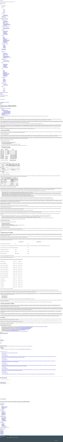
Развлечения (4, 39)
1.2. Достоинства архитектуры (7, 111)
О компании (3, 423)
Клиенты (4, 79)
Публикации (1, 94)
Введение (3, 109)
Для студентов (3, 419)
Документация (3, 26)
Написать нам (2, 429)
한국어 (4, 12)
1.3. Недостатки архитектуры (6, 112)
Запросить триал (4, 412)
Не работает (3, 414)
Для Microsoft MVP (5, 34)
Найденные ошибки (4, 407)
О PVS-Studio (5, 53)
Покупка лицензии (4, 417)
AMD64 (16, 125)
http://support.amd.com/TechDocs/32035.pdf (25, 328)
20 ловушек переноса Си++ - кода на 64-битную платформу (18, 329)
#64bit (1, 332)
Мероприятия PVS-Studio (6, 73)
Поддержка (3, 6)
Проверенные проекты (6, 40)
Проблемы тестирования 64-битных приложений (12, 330)
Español (4, 11)
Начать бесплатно (4, 49)
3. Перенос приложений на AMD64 (6, 113)
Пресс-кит (4, 47)
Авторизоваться (5, 84)
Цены (2, 29)
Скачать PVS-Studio (5, 21)
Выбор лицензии (5, 31)
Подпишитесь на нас (4, 426)
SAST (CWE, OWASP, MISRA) (7, 24)
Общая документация (6, 60)
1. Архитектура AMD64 (5, 110)
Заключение (3, 114)
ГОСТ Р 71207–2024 (5, 23)
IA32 (4, 121)
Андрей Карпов (2, 102)
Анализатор (3, 19)
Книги (4, 71)
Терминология (5, 75)
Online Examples (5, 25)
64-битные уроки (5, 42)
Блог (2, 35)
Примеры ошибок (5, 41)
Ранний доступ (4, 408)
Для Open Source (5, 33)
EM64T (26, 125)
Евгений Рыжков (7, 102)
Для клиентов (5, 32)
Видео (4, 37)
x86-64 (6, 135)
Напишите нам (3, 425)
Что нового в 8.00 (5, 54)
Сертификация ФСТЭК (6, 56)
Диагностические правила (6, 28)
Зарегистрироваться (5, 15)
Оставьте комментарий (3, 383)
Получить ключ (2, 403)
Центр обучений (5, 38)
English (4, 9)
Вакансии (4, 46)
